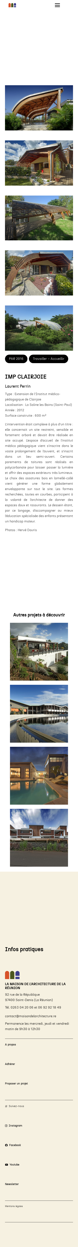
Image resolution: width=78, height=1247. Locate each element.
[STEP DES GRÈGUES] (39, 714)
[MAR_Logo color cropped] (12, 5)
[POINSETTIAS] (39, 838)
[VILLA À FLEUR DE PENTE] (39, 776)
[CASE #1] (39, 652)
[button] (57, 5)
